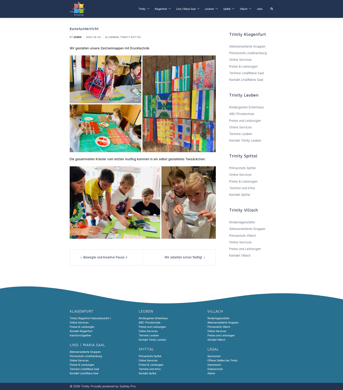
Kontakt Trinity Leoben (245, 140)
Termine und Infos (242, 188)
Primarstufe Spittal (242, 168)
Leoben (209, 8)
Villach (243, 8)
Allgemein (112, 37)
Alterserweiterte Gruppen (247, 46)
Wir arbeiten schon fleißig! (183, 257)
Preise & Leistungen (243, 66)
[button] (271, 9)
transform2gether (80, 335)
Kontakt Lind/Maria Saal (246, 80)
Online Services (240, 60)
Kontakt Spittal (239, 195)
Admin (78, 37)
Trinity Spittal (130, 37)
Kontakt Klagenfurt (81, 331)
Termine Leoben (240, 134)
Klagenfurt (161, 8)
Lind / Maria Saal (186, 8)
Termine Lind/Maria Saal (246, 73)
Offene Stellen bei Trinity (222, 360)
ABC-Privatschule (241, 114)
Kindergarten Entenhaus (246, 107)
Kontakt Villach (240, 255)
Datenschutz (215, 369)
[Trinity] (79, 9)
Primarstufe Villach (242, 235)
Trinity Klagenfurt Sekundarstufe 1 (90, 318)
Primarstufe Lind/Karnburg (248, 53)
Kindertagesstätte (242, 222)
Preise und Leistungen (245, 120)
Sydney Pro (128, 386)
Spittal (226, 8)
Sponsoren (214, 356)
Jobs (260, 8)
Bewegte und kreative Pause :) (105, 257)
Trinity (142, 8)
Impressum (214, 364)
